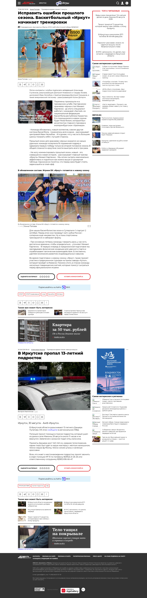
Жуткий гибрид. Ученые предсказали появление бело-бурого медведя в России (115, 424)
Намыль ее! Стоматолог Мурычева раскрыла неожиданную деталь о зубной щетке (114, 408)
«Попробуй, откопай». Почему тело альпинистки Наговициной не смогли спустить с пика (115, 83)
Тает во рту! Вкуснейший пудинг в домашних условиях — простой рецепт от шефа (114, 439)
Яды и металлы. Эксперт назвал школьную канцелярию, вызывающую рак (113, 98)
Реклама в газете (64, 556)
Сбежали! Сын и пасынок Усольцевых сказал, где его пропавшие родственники (115, 401)
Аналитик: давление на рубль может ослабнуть (115, 141)
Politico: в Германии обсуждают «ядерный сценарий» (113, 149)
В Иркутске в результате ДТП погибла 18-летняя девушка (110, 36)
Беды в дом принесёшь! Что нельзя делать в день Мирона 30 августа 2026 (111, 17)
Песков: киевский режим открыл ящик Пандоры (113, 134)
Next (86, 194)
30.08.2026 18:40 (23, 349)
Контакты (36, 556)
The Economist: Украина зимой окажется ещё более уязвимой (113, 118)
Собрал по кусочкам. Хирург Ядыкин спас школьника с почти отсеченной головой (115, 68)
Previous (22, 194)
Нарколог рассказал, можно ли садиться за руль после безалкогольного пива (111, 45)
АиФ (30, 79)
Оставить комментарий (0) (73, 276)
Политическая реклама (81, 556)
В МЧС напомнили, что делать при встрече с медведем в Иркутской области (110, 54)
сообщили (53, 430)
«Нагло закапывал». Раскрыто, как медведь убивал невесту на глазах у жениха (115, 106)
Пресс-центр (97, 556)
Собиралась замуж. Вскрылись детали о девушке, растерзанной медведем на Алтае (114, 431)
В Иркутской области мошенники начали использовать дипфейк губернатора (40, 504)
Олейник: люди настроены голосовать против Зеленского (113, 126)
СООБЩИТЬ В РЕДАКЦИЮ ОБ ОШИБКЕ (45, 558)
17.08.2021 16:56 (23, 9)
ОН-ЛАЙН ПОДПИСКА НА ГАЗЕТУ (114, 556)
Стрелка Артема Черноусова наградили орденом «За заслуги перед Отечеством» (75, 312)
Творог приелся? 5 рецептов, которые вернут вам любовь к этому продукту (110, 26)
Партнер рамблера (52, 589)
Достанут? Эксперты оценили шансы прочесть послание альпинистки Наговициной (115, 416)
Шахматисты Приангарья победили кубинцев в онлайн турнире (38, 312)
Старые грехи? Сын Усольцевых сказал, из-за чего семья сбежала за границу (115, 76)
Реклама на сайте (48, 556)
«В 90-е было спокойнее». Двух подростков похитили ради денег (114, 90)
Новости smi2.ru (25, 343)
